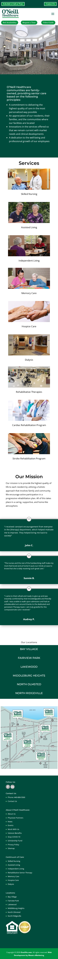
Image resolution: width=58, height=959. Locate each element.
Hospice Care (13, 880)
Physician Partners (15, 817)
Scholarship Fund (15, 840)
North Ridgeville (14, 916)
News (10, 821)
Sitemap (11, 848)
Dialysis (11, 884)
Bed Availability (9, 22)
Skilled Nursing (14, 861)
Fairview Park (13, 900)
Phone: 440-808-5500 (16, 797)
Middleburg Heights (16, 908)
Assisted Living (14, 865)
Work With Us (13, 829)
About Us (11, 814)
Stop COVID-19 (14, 837)
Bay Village (12, 896)
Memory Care (13, 876)
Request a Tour (29, 22)
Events (10, 825)
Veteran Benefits (15, 833)
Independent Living (16, 868)
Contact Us (50, 4)
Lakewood (12, 904)
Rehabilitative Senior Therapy (20, 872)
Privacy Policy (13, 844)
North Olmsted (14, 912)
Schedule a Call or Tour (13, 4)
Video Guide (48, 22)
